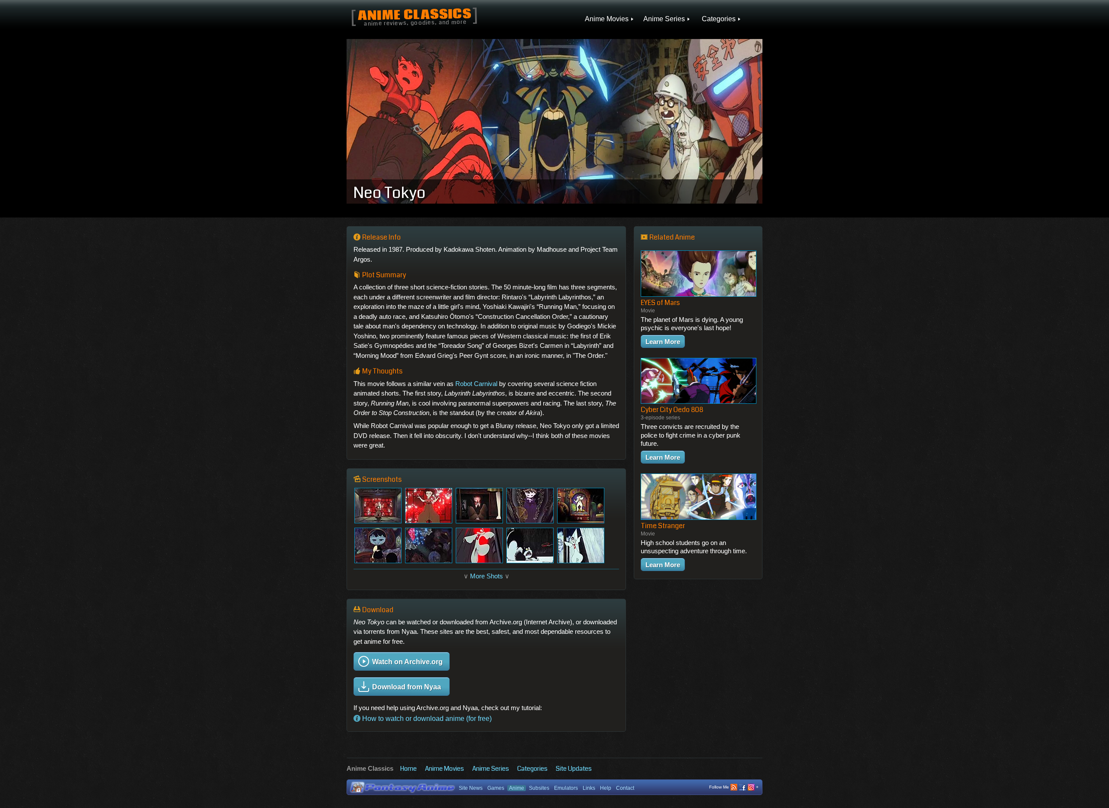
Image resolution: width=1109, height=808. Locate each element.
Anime (516, 788)
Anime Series (490, 768)
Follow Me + (734, 787)
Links (589, 788)
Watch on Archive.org (407, 661)
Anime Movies (444, 768)
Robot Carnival (476, 383)
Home (408, 768)
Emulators (566, 788)
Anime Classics (414, 15)
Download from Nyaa (406, 687)
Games (495, 788)
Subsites (539, 788)
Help (605, 788)
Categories (532, 768)
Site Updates (574, 768)
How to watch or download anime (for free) (426, 718)
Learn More (662, 341)
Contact (625, 788)
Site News (471, 788)
